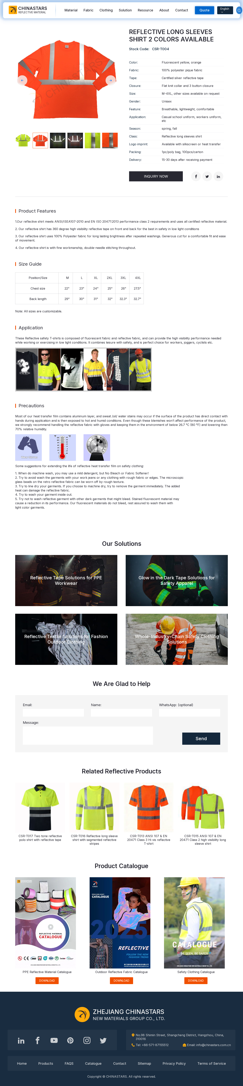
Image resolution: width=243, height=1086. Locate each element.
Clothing (106, 10)
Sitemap (144, 1063)
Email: (27, 705)
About (164, 10)
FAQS (69, 1063)
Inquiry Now (156, 176)
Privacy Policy (174, 1063)
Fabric (88, 10)
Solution (125, 10)
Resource (145, 10)
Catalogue (93, 1063)
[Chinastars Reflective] (54, 1040)
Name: (96, 705)
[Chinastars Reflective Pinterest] (70, 1040)
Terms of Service (211, 1063)
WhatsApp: (176, 705)
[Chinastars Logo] (82, 1014)
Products (45, 1063)
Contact (181, 10)
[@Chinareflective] (103, 1040)
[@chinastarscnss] (38, 1040)
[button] (22, 80)
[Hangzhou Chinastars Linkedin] (21, 1040)
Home (22, 1063)
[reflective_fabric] (87, 1040)
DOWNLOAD (47, 980)
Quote (205, 10)
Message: (31, 722)
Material (71, 10)
